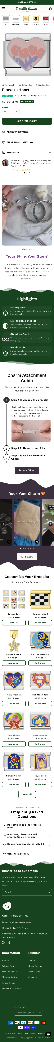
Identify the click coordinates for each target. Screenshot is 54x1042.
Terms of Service (10, 971)
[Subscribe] (49, 892)
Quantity (6, 107)
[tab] (24, 173)
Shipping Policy (9, 977)
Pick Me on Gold (40, 695)
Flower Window (13, 776)
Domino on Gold (40, 614)
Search (31, 960)
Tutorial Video (35, 971)
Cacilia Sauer (17, 1033)
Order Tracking (35, 966)
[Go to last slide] (3, 524)
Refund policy (30, 1033)
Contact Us (33, 977)
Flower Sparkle (13, 654)
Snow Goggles (40, 735)
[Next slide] (50, 524)
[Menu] (3, 9)
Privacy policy (43, 1033)
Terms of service (12, 1038)
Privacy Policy (8, 966)
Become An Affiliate (11, 988)
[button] (44, 9)
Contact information (42, 1038)
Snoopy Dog (14, 614)
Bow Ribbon (14, 735)
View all (27, 794)
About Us (6, 960)
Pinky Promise (14, 695)
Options (14, 622)
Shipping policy (27, 1038)
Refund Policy (8, 982)
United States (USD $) (25, 1012)
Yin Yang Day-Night (40, 654)
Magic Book (40, 776)
